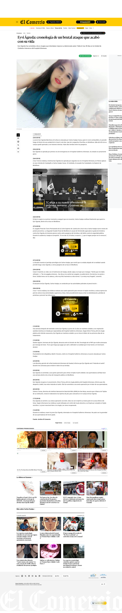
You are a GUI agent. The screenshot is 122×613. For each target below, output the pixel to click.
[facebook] (22, 576)
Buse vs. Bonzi (50, 28)
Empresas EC (80, 28)
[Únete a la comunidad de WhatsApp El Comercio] (85, 56)
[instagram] (29, 576)
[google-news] (39, 576)
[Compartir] (18, 135)
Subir (102, 584)
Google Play (65, 575)
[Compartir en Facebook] (18, 141)
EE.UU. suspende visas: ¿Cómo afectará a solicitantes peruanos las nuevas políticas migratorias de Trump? (73, 499)
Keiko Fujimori (71, 28)
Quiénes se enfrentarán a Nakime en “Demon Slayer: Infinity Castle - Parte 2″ (50, 562)
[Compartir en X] (18, 145)
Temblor (65, 28)
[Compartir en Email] (18, 148)
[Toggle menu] (17, 22)
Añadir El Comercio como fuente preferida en (93, 33)
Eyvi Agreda (75, 422)
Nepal (86, 28)
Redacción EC (38, 134)
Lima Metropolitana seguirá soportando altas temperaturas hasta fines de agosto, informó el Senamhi (96, 499)
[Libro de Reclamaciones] (103, 576)
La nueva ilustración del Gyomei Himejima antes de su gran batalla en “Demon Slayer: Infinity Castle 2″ (50, 535)
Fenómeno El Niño (40, 28)
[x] (25, 576)
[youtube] (32, 576)
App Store (57, 575)
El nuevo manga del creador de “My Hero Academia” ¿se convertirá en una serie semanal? (73, 535)
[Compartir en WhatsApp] (18, 138)
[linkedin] (36, 576)
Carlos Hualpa (67, 422)
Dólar (90, 28)
